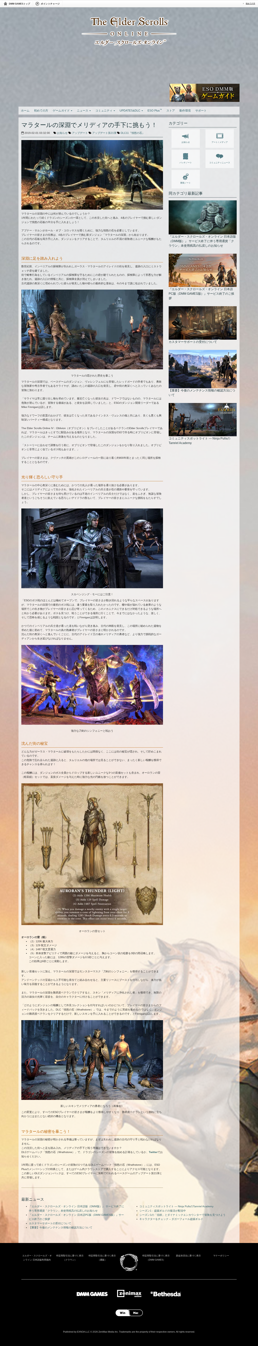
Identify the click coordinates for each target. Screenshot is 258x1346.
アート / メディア (220, 142)
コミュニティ (104, 110)
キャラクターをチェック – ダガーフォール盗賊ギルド (171, 1218)
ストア (170, 110)
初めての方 (250, 3)
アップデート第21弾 (104, 132)
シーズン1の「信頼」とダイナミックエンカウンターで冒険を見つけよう (182, 1214)
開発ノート (185, 183)
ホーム (25, 110)
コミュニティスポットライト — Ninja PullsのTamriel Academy (176, 1206)
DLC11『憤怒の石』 (133, 132)
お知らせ (62, 132)
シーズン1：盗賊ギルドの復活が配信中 (162, 1210)
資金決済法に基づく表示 (188, 1255)
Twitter (153, 1152)
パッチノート (185, 162)
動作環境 (185, 110)
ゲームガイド (61, 110)
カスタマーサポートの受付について (50, 1223)
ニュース (83, 110)
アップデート (80, 132)
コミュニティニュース (219, 162)
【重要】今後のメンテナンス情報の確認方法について (60, 1227)
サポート (201, 110)
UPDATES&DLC (130, 110)
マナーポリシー (221, 1255)
